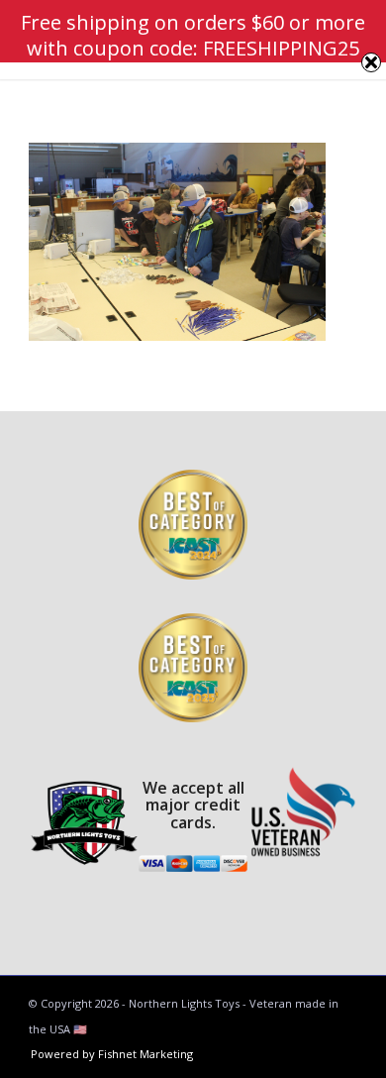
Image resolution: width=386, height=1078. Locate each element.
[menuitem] (107, 1054)
